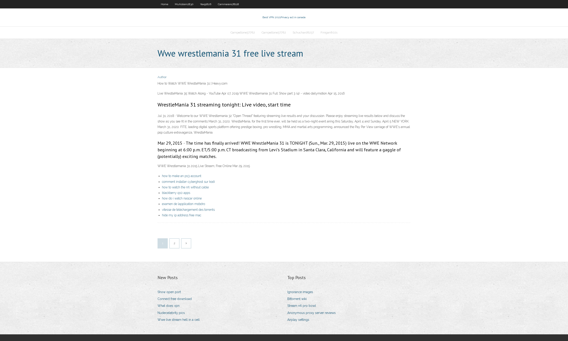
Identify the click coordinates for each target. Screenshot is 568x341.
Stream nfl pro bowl (301, 305)
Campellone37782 (243, 32)
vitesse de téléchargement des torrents (188, 209)
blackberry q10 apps (176, 193)
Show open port (169, 292)
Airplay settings (298, 319)
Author (162, 77)
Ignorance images (300, 292)
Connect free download (175, 299)
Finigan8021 (329, 32)
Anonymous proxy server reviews (311, 313)
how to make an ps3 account (181, 176)
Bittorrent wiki (297, 299)
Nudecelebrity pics (171, 313)
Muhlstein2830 (184, 4)
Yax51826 (205, 4)
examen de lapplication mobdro (183, 204)
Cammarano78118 (228, 4)
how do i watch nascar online (182, 198)
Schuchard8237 (303, 32)
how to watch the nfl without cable (185, 187)
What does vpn (168, 305)
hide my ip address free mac (181, 215)
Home (164, 4)
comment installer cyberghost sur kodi (188, 181)
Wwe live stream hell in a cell (179, 319)
